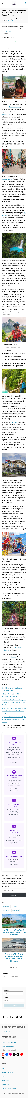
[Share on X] (8, 41)
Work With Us (6, 1084)
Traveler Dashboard (8, 1072)
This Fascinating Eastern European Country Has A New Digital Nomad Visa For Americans (14, 702)
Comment (5, 973)
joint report (15, 422)
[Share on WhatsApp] (11, 41)
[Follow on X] (7, 1020)
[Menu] (2, 3)
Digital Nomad (6, 910)
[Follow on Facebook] (4, 1020)
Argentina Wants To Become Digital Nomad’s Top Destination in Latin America (14, 719)
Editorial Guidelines (8, 1046)
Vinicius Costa (11, 20)
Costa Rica (15, 906)
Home (3, 1068)
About (3, 1076)
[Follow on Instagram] (11, 1020)
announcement (7, 179)
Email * (6, 997)
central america (6, 906)
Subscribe (14, 895)
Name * (6, 990)
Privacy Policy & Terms (9, 1042)
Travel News (5, 1080)
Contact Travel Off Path (9, 1088)
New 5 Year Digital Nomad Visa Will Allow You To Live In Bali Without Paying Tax (14, 710)
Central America (14, 107)
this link (13, 657)
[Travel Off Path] (14, 3)
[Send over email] (14, 41)
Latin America (15, 910)
